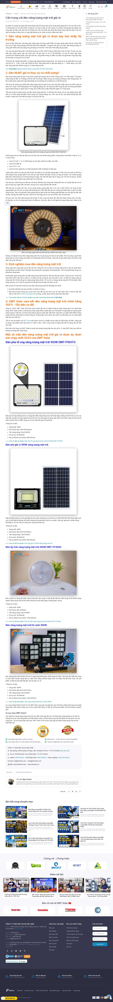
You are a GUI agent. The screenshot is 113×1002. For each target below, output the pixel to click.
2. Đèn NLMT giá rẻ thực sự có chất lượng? (95, 23)
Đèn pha (51, 928)
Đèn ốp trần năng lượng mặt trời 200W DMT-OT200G (43, 621)
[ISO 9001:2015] (19, 956)
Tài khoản (69, 943)
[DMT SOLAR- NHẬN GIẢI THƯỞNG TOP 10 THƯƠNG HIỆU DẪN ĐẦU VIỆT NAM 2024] (70, 910)
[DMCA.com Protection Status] (27, 956)
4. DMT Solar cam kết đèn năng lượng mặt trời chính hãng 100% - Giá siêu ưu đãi (96, 32)
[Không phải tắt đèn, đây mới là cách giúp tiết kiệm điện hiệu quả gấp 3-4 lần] (15, 910)
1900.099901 (41, 757)
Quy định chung (29, 990)
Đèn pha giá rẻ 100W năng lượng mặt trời (38, 543)
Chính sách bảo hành (42, 990)
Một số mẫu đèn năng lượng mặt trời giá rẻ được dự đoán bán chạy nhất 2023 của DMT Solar (96, 38)
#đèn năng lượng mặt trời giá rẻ (24, 772)
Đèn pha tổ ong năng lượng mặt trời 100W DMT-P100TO (44, 441)
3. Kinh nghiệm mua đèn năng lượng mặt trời (95, 27)
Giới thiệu (91, 2)
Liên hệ (68, 947)
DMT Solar (27, 320)
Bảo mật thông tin (55, 990)
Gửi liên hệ (100, 944)
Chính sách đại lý (71, 928)
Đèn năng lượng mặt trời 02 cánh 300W (38, 701)
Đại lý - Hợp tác (76, 2)
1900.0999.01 (33, 2)
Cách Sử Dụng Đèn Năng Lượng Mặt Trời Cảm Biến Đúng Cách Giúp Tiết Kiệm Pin (91, 839)
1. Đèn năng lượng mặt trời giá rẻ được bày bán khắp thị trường (95, 18)
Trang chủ (8, 13)
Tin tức (85, 2)
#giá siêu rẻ (10, 772)
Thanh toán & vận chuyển (74, 934)
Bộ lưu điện (52, 947)
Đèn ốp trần (53, 943)
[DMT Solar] (11, 7)
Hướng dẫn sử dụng (72, 931)
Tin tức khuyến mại (72, 937)
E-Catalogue (66, 2)
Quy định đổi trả (66, 990)
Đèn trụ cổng (53, 937)
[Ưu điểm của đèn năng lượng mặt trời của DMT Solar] (97, 910)
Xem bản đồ (65, 751)
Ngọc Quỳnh (30, 21)
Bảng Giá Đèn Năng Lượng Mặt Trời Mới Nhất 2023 (35, 69)
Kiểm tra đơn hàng (101, 2)
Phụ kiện (52, 950)
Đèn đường (52, 931)
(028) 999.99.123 (49, 2)
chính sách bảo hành (29, 294)
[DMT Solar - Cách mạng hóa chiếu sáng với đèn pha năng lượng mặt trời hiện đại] (42, 910)
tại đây (58, 297)
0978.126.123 (16, 2)
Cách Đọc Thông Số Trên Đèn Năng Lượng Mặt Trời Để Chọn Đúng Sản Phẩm (91, 824)
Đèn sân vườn (53, 934)
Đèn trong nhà (53, 940)
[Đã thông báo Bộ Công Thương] (10, 956)
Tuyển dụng (76, 990)
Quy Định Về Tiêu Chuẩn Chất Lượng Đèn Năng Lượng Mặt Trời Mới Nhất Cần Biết (93, 810)
